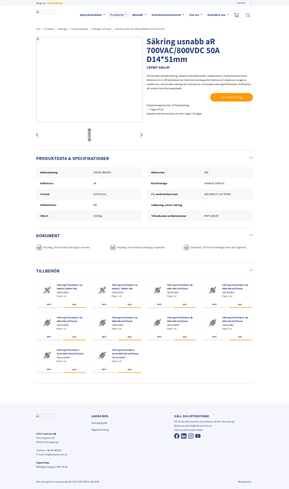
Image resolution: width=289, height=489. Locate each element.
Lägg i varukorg (229, 97)
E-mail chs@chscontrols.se (51, 454)
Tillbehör (48, 271)
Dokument (48, 236)
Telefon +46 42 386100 (49, 450)
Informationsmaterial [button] (167, 15)
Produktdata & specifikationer (72, 158)
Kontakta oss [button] (217, 15)
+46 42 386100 (54, 3)
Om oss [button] (194, 15)
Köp (74, 304)
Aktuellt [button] (138, 15)
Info (49, 304)
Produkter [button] (117, 15)
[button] (244, 3)
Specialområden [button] (91, 15)
